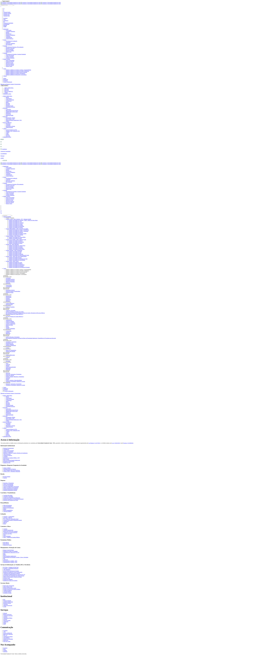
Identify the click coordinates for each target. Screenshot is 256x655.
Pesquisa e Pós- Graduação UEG (13, 131)
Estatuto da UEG (6, 462)
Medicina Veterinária (10, 281)
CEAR (4, 606)
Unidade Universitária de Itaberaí (15, 240)
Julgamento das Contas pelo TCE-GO (11, 552)
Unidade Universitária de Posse (15, 238)
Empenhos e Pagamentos (8, 483)
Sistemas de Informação (11, 345)
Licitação (5, 619)
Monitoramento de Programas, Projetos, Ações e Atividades (15, 557)
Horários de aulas (9, 105)
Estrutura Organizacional (8, 448)
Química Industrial (10, 344)
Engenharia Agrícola (10, 279)
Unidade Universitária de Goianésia (16, 222)
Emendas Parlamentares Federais (10, 490)
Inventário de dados (7, 592)
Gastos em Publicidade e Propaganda (11, 486)
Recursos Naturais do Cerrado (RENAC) (14, 314)
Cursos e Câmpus (7, 467)
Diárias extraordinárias (8, 510)
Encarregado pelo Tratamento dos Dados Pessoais (13, 575)
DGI (4, 599)
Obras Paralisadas (7, 536)
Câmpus (5, 75)
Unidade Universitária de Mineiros (16, 254)
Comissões (8, 125)
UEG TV (5, 635)
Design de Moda (9, 325)
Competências (6, 449)
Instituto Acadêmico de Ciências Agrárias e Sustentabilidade (18, 69)
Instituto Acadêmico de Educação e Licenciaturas (16, 74)
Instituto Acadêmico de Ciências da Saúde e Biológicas (17, 71)
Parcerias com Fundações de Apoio (10, 500)
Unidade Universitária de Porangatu (16, 266)
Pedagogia (8, 369)
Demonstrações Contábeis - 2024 (10, 562)
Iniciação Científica (10, 50)
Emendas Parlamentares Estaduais (10, 489)
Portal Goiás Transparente (8, 585)
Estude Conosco (6, 59)
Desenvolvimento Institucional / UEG (14, 120)
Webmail (5, 25)
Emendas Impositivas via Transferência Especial (13, 499)
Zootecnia (8, 282)
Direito (7, 326)
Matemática (8, 368)
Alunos (4, 78)
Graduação (8, 42)
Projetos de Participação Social (9, 588)
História (7, 365)
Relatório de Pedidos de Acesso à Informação (12, 572)
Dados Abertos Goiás (7, 586)
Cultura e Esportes (10, 56)
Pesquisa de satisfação (7, 579)
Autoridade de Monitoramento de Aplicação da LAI (14, 574)
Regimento (8, 123)
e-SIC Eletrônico (6, 569)
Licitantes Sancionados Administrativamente (12, 520)
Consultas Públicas (7, 591)
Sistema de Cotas (9, 62)
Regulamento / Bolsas (10, 117)
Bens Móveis (6, 542)
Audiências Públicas (7, 590)
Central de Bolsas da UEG (11, 129)
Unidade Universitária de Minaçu (16, 263)
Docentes (8, 103)
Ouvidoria (5, 18)
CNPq (7, 133)
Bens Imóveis (6, 543)
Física (7, 363)
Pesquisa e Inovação (10, 48)
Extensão (5, 53)
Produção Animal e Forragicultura (13, 291)
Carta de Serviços (9, 38)
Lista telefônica (6, 637)
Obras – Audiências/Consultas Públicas (11, 537)
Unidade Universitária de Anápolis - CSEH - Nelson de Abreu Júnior (23, 220)
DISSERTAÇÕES (7, 93)
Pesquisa (5, 45)
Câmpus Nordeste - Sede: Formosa (13, 236)
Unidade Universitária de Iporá (15, 257)
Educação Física (9, 304)
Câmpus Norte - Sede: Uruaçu (12, 261)
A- (3, 11)
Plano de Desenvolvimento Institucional (11, 460)
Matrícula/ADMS (9, 115)
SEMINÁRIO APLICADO (12, 111)
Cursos (4, 68)
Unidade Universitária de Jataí (15, 252)
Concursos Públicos (7, 511)
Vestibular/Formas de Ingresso (9, 469)
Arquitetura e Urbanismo (11, 341)
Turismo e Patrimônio (10, 328)
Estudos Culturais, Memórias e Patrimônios (15, 376)
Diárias (4, 509)
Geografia (8, 364)
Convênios (5, 604)
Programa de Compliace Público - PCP (11, 457)
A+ (4, 8)
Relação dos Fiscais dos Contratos (10, 531)
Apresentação (9, 98)
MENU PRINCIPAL (9, 87)
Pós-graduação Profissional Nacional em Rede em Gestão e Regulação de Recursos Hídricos (25, 313)
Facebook (5, 648)
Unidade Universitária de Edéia (15, 251)
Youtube (5, 650)
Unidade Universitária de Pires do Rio (17, 249)
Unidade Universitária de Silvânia (16, 227)
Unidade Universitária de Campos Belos (17, 237)
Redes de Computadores (11, 350)
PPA (4, 558)
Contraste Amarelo (7, 13)
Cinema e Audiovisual (10, 323)
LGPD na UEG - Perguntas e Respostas (11, 471)
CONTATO (8, 109)
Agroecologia (9, 285)
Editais (4, 622)
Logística (8, 332)
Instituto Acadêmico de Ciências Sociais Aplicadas (16, 72)
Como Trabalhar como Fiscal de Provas (11, 470)
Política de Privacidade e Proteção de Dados (12, 577)
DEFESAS (8, 113)
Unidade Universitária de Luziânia (16, 225)
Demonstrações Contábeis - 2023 (10, 560)
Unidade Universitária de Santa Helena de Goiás (19, 255)
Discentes (8, 104)
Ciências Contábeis (10, 321)
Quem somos (8, 30)
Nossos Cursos (9, 66)
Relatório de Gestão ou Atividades (10, 551)
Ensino (4, 39)
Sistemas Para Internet (10, 351)
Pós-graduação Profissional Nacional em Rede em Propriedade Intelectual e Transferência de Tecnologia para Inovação (31, 338)
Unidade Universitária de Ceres (15, 221)
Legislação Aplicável (7, 455)
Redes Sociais (6, 459)
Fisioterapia (8, 299)
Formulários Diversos (10, 107)
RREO (4, 554)
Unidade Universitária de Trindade (16, 234)
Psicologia (8, 361)
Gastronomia (8, 331)
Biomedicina (8, 296)
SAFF (4, 624)
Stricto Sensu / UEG (10, 119)
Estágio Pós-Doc (9, 127)
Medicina (8, 300)
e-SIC (4, 19)
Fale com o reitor (6, 641)
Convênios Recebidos (7, 495)
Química (7, 347)
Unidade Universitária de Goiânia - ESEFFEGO (19, 230)
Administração (9, 37)
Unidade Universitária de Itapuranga (16, 242)
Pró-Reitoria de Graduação (11, 41)
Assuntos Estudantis (10, 57)
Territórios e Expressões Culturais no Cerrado (15, 381)
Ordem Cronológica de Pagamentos (10, 487)
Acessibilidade (6, 24)
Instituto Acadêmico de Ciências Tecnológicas (15, 73)
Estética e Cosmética (10, 306)
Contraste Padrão (6, 12)
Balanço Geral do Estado (8, 550)
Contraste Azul (6, 14)
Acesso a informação (7, 633)
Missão (7, 97)
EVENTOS (8, 114)
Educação (8, 373)
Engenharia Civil (9, 343)
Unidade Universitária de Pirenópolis (16, 226)
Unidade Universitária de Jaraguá (16, 224)
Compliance (5, 20)
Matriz (7, 102)
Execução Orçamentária (8, 485)
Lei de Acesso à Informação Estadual (11, 570)
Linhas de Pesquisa (10, 99)
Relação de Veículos (7, 545)
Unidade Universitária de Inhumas (16, 232)
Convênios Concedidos (8, 496)
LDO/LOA (5, 559)
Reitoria (7, 32)
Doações (5, 477)
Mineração (8, 333)
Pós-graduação (9, 44)
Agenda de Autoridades (8, 23)
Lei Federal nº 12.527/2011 (94, 443)
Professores (5, 79)
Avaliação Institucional (8, 601)
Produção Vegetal (9, 292)
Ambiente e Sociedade (10, 310)
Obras (4, 534)
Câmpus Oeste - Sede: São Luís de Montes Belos (16, 256)
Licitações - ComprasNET (8, 516)
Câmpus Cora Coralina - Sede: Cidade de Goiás (16, 239)
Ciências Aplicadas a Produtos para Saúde (15, 311)
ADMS (4, 26)
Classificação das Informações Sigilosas (11, 573)
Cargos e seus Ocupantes (8, 450)
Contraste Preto (6, 15)
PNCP (4, 523)
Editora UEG (8, 51)
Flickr (4, 649)
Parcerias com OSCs (7, 533)
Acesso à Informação (7, 82)
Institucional (5, 29)
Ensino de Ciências (10, 375)
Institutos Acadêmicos (10, 35)
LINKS (6, 92)
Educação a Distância (10, 43)
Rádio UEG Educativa (8, 634)
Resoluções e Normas (10, 126)
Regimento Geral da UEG (8, 461)
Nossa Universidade (10, 60)
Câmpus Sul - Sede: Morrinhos (12, 244)
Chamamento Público (7, 618)
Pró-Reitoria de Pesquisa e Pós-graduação (14, 47)
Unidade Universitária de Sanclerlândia (17, 260)
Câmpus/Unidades (7, 216)
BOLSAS (7, 90)
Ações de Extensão (10, 55)
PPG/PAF (7, 89)
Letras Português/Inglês (11, 367)
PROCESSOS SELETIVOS (12, 110)
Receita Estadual (6, 476)
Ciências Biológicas (10, 303)
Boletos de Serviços (7, 614)
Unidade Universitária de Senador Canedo (17, 233)
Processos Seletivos (10, 63)
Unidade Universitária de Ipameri (16, 246)
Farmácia (8, 298)
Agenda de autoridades (8, 639)
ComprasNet (6, 521)
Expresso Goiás (6, 578)
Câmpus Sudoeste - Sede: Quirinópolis (14, 250)
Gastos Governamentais (8, 484)
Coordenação (8, 101)
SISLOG (5, 522)
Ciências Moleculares (10, 355)
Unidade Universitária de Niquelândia (16, 264)
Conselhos (5, 456)
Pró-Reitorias (8, 33)
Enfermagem (8, 297)
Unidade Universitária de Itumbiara (16, 248)
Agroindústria (9, 286)
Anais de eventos (6, 620)
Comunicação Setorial (7, 636)
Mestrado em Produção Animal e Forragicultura (11, 84)
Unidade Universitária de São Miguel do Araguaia (19, 267)
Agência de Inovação (7, 605)
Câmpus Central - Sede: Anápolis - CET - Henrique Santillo (18, 219)
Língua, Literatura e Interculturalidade (14, 380)
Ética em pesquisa (9, 49)
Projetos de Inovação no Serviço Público (11, 589)
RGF (4, 553)
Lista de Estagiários (7, 506)
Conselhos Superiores (10, 31)
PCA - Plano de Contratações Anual (10, 519)
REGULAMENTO (9, 91)
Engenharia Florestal (10, 280)
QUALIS (8, 135)
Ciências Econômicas (10, 322)
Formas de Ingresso (10, 61)
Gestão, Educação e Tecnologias (13, 337)
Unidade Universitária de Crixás (15, 262)
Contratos (5, 528)
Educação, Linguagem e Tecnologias (13, 374)
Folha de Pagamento (7, 505)
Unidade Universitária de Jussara (15, 243)
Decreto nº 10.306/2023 (128, 443)
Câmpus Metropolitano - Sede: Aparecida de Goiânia (17, 228)
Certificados (5, 621)
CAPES (7, 132)
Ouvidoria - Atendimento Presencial (10, 568)
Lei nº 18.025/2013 (116, 443)
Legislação (8, 36)
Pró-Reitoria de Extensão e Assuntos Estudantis (16, 54)
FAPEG (7, 121)
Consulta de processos (8, 615)
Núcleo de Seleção (10, 65)
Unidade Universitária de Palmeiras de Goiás (18, 258)
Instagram (5, 651)
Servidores (5, 80)
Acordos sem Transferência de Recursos (11, 497)
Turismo (7, 327)
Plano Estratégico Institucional (9, 556)
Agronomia (8, 278)
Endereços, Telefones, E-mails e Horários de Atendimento (15, 453)
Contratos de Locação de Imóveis (10, 532)
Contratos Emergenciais (8, 530)
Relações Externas (7, 603)
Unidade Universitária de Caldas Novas (17, 245)
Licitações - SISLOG (7, 517)
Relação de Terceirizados (8, 507)
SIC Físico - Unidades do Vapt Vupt (10, 567)
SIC (4, 21)
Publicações (5, 640)
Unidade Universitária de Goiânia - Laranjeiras (18, 231)
